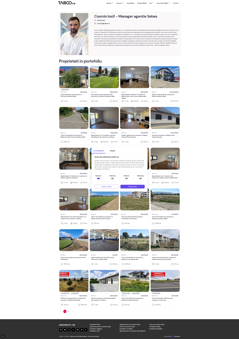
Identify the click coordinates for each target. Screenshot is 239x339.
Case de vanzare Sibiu (156, 323)
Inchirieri (119, 3)
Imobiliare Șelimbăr (155, 327)
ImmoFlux (177, 335)
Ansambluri (131, 3)
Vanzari (108, 3)
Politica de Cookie (93, 335)
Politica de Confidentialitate (78, 335)
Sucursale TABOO (162, 3)
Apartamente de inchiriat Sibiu (100, 325)
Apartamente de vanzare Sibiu (130, 323)
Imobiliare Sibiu (95, 323)
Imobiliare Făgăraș (96, 327)
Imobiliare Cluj (95, 329)
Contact (176, 3)
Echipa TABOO (142, 3)
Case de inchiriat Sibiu (127, 325)
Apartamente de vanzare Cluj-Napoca (133, 329)
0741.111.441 (101, 20)
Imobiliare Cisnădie (126, 327)
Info (150, 3)
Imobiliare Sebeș (155, 325)
